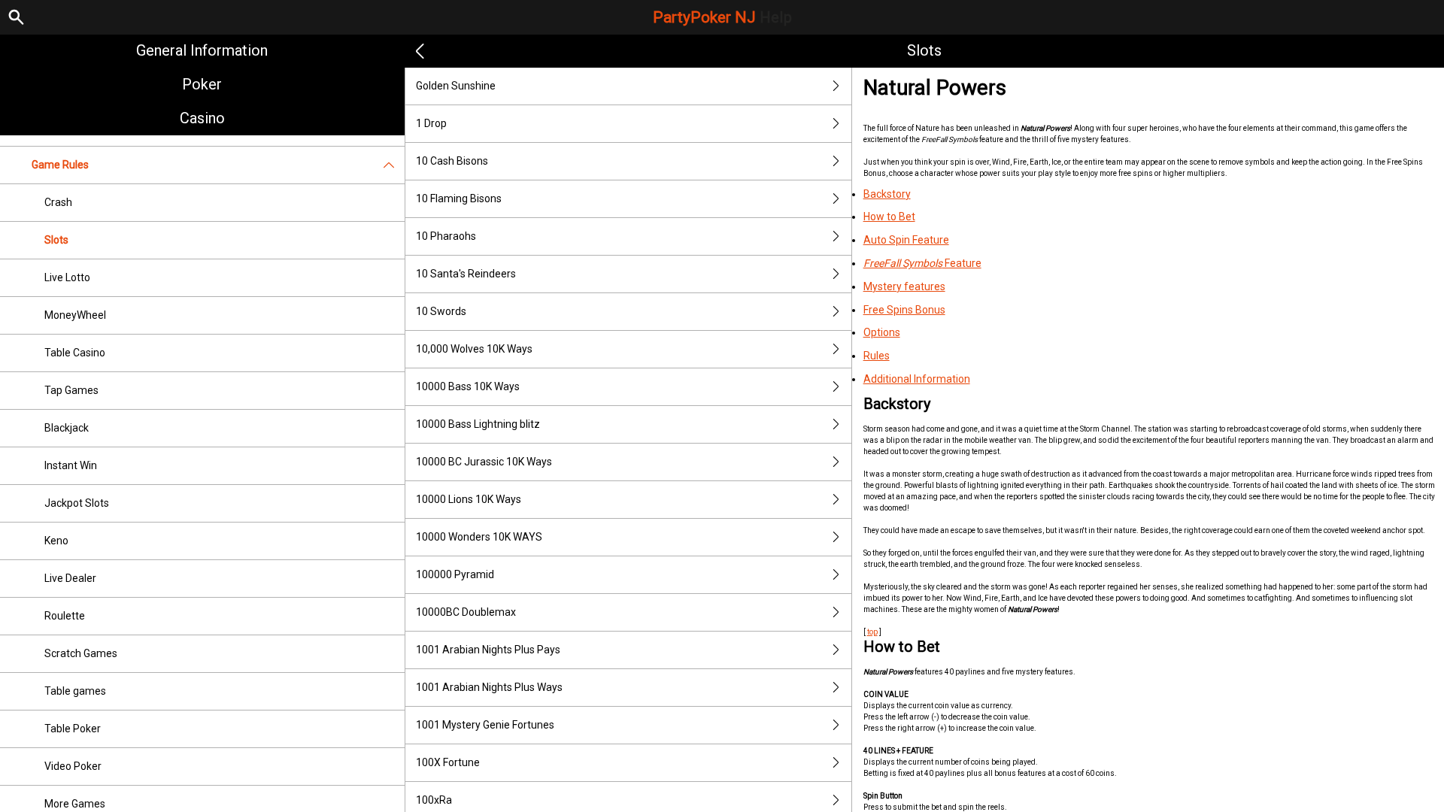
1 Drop (431, 123)
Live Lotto (67, 277)
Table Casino (74, 353)
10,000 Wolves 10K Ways (474, 349)
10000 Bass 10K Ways (468, 386)
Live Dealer (70, 578)
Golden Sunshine (456, 86)
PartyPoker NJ (722, 17)
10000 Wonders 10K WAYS (479, 537)
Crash (58, 202)
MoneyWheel (75, 315)
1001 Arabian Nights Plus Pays (488, 650)
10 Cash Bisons (452, 161)
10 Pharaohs (446, 236)
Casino (202, 118)
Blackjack (66, 428)
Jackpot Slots (76, 503)
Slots (56, 240)
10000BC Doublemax (466, 612)
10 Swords (441, 311)
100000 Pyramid (455, 574)
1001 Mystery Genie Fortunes (485, 725)
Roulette (64, 616)
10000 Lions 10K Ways (468, 499)
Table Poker (72, 729)
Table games (75, 691)
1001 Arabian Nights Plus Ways (489, 687)
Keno (56, 541)
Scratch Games (80, 653)
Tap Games (71, 390)
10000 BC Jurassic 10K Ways (484, 462)
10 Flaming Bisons (459, 198)
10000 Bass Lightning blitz (478, 424)
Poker (202, 84)
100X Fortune (448, 762)
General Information (202, 50)
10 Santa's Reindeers (466, 274)
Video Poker (73, 766)
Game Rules (60, 165)
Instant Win (70, 465)
